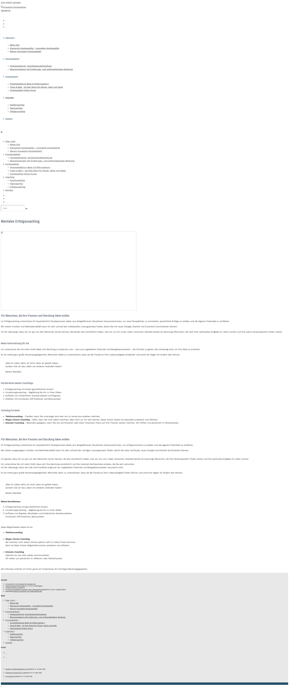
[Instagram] (6, 657)
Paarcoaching (16, 183)
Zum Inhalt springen (11, 2)
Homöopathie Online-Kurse (23, 174)
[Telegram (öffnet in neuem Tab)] (6, 27)
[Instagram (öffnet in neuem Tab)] (6, 24)
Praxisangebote (12, 154)
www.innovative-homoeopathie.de (27, 591)
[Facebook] (6, 653)
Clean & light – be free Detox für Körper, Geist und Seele (38, 170)
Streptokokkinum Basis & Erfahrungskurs (30, 167)
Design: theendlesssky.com (17, 669)
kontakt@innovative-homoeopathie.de (27, 589)
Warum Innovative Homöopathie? (26, 151)
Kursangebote (12, 164)
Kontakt (9, 190)
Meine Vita (15, 144)
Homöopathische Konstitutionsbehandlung (31, 157)
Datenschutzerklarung (15, 673)
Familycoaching (17, 180)
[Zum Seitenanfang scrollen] (1, 686)
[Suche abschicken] (26, 208)
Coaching (9, 177)
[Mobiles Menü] (1, 132)
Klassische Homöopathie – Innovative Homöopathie (35, 148)
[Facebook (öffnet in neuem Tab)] (6, 20)
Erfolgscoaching (17, 187)
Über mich (10, 141)
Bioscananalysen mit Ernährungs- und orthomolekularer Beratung (42, 161)
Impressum (10, 676)
